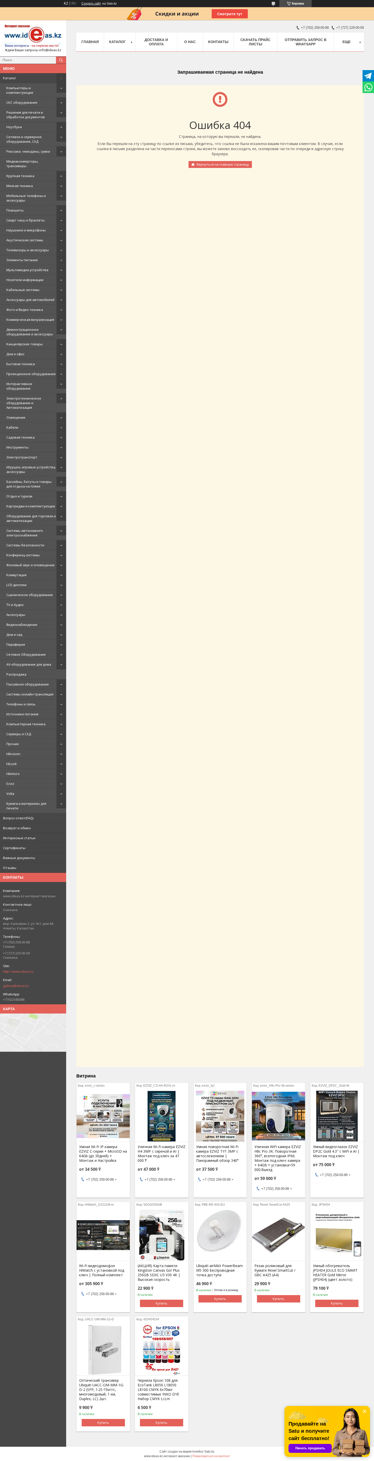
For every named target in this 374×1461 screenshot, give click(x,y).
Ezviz (10, 783)
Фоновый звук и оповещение (30, 565)
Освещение (15, 417)
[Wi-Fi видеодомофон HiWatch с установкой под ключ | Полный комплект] (103, 1235)
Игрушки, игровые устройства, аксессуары (31, 469)
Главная (90, 42)
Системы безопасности (25, 545)
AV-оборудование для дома (28, 664)
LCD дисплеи (16, 585)
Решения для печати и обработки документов (25, 114)
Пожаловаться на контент (211, 1456)
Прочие (12, 744)
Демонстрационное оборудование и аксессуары (29, 331)
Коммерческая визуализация (30, 319)
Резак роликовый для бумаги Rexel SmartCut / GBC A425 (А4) (274, 1270)
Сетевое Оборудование (26, 654)
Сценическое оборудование (29, 595)
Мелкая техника (19, 185)
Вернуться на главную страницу (223, 164)
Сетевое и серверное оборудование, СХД (24, 139)
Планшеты (15, 210)
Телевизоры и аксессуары (27, 250)
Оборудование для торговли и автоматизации (31, 518)
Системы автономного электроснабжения (24, 532)
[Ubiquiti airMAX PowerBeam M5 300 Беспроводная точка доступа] (220, 1235)
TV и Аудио (15, 604)
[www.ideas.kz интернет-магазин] (33, 36)
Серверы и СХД (18, 734)
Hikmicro (13, 773)
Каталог (9, 78)
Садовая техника (20, 437)
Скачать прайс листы (255, 42)
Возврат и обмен (17, 828)
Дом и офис (15, 354)
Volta (10, 793)
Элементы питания (22, 260)
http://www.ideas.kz (18, 971)
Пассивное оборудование (27, 684)
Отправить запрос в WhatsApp (305, 42)
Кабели (12, 427)
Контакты (218, 42)
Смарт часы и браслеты (25, 220)
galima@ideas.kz (16, 985)
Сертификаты (14, 848)
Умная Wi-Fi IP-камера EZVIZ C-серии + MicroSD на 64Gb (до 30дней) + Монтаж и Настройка (103, 1153)
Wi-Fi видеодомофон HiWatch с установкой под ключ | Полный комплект (101, 1270)
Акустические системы (24, 240)
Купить (161, 1303)
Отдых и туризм (19, 496)
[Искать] (61, 60)
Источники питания (22, 714)
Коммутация (16, 575)
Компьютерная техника (26, 724)
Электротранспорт (21, 457)
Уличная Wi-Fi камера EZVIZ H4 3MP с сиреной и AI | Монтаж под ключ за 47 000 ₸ (161, 1153)
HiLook (11, 763)
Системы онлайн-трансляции (29, 694)
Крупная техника (20, 176)
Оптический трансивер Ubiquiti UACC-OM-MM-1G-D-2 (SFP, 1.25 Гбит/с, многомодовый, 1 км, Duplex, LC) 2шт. (101, 1389)
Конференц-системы (23, 555)
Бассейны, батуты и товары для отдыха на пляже (29, 484)
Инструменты (17, 447)
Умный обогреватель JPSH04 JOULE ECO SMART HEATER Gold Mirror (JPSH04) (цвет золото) (335, 1272)
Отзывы (9, 867)
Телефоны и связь (21, 704)
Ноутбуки (14, 127)
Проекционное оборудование (31, 374)
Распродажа (16, 674)
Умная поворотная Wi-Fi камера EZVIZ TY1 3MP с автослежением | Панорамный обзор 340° (217, 1153)
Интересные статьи (19, 838)
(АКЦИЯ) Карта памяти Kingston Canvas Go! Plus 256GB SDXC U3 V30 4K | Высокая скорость (159, 1272)
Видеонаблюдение (21, 624)
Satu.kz (209, 1451)
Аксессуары (15, 614)
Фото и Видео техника (24, 309)
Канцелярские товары (24, 344)
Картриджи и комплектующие (30, 506)
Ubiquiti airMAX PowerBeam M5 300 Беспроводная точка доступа (219, 1270)
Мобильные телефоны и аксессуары (26, 198)
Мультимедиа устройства (27, 270)
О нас (190, 42)
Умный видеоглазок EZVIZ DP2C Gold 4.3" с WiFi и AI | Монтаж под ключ (336, 1151)
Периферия (15, 644)
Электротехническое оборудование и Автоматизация (23, 403)
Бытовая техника (20, 364)
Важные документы (19, 857)
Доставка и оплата (156, 42)
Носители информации (25, 280)
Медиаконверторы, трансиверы (22, 163)
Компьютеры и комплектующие (19, 90)
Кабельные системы (22, 289)
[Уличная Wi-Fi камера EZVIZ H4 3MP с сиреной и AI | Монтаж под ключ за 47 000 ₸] (161, 1116)
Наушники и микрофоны (26, 230)
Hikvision (13, 754)
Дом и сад (14, 634)
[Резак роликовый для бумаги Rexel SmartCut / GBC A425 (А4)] (278, 1235)
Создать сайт (91, 3)
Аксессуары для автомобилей (30, 299)
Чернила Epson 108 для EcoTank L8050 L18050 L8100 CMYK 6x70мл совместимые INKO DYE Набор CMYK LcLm (158, 1389)
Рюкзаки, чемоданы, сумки (28, 151)
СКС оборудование (21, 102)
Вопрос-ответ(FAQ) (18, 818)
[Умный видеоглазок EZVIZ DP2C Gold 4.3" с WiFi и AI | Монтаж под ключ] (337, 1116)
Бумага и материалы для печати (26, 805)
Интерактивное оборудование (19, 386)
